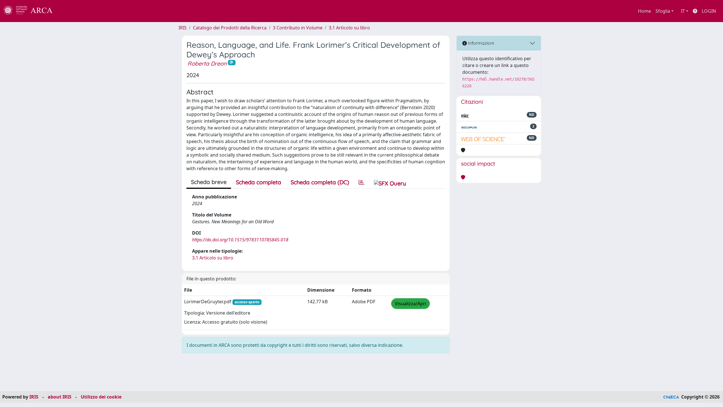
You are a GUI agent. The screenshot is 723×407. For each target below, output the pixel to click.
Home (644, 11)
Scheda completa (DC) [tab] (320, 182)
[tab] (361, 182)
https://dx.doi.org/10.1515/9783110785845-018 (240, 240)
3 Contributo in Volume (298, 28)
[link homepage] (31, 11)
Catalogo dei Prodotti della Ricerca (230, 28)
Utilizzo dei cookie (101, 397)
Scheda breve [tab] (209, 181)
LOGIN (709, 11)
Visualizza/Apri (410, 303)
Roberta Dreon (207, 63)
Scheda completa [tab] (258, 182)
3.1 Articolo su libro (349, 28)
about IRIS (59, 397)
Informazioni (480, 43)
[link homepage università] (67, 11)
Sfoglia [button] (663, 11)
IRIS (182, 28)
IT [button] (683, 11)
